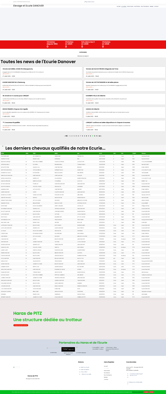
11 (88, 136)
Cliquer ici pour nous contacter (21, 325)
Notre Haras (130, 6)
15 (96, 136)
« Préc (66, 136)
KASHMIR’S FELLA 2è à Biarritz (95, 96)
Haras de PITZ (33, 376)
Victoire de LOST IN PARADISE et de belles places (102, 82)
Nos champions (145, 6)
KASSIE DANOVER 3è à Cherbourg (14, 82)
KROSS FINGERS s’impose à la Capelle (15, 109)
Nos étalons (137, 6)
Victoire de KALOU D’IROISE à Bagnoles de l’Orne (102, 69)
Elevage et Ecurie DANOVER (28, 5)
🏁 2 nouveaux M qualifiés (11, 122)
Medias (151, 6)
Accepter (146, 392)
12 (90, 136)
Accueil (118, 6)
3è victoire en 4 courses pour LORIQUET (16, 96)
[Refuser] (164, 392)
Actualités (123, 6)
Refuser (151, 392)
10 (86, 136)
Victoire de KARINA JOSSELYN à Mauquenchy (18, 69)
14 (94, 136)
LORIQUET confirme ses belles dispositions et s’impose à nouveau (108, 122)
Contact (156, 6)
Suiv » (100, 136)
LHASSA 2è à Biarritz (92, 109)
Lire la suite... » (6, 73)
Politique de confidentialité (137, 392)
